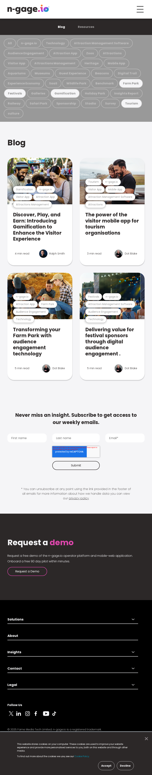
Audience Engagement (26, 53)
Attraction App (65, 53)
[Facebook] (38, 715)
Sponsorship (66, 103)
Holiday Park (95, 93)
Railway (14, 103)
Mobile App (116, 63)
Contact (14, 668)
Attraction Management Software (101, 43)
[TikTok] (56, 715)
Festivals (15, 93)
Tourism (131, 103)
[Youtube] (47, 715)
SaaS (53, 83)
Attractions (112, 53)
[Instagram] (29, 715)
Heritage (92, 63)
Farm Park (131, 83)
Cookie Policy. (82, 756)
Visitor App (16, 63)
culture (13, 113)
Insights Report (126, 93)
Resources (86, 27)
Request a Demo (27, 571)
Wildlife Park (76, 83)
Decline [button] (125, 766)
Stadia (90, 103)
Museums (42, 73)
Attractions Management (54, 63)
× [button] (145, 738)
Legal (12, 684)
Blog (61, 27)
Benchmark (104, 83)
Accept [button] (106, 766)
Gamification (65, 93)
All (10, 43)
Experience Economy (24, 83)
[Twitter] (11, 715)
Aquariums (17, 73)
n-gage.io (29, 43)
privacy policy (79, 498)
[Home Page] (28, 9)
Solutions (15, 619)
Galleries (38, 93)
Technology (55, 43)
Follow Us (14, 705)
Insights (14, 652)
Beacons (102, 73)
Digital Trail (127, 73)
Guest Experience (72, 73)
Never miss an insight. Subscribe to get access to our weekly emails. (76, 419)
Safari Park (38, 103)
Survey (110, 103)
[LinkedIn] (20, 715)
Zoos (90, 53)
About (12, 635)
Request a (40, 542)
